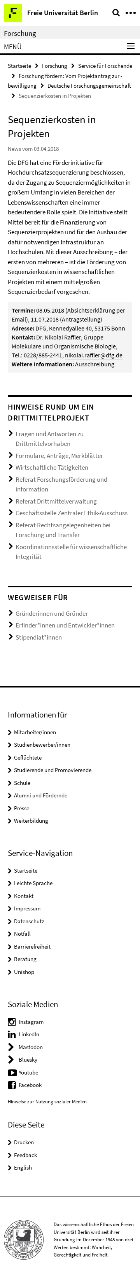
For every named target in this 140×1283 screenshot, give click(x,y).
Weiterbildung (31, 820)
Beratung (25, 959)
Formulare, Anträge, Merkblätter (59, 455)
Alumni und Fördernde (40, 795)
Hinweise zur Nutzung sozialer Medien (47, 1101)
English (23, 1167)
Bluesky (28, 1059)
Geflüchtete (28, 757)
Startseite (19, 65)
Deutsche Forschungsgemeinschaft (89, 85)
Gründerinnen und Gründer (52, 613)
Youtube (28, 1072)
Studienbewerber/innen (42, 744)
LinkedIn (29, 1034)
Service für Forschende (105, 65)
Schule (22, 782)
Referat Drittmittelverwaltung (56, 501)
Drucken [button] (24, 1142)
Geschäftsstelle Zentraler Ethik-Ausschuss (72, 513)
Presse (21, 808)
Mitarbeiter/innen (35, 732)
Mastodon (31, 1047)
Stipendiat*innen (39, 637)
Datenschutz (29, 921)
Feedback (25, 1155)
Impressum (27, 908)
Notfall (22, 933)
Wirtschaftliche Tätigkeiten (52, 467)
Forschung (20, 33)
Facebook (30, 1085)
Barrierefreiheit (32, 946)
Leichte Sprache (33, 883)
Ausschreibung (94, 364)
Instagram (31, 1021)
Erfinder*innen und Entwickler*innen (65, 625)
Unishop (24, 972)
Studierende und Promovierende (52, 770)
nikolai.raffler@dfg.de (93, 355)
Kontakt (23, 896)
